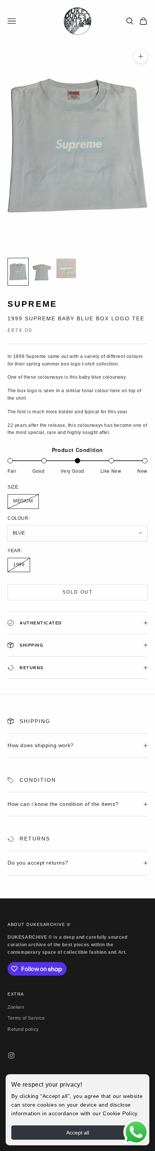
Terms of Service (26, 1018)
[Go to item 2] (42, 271)
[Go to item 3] (66, 268)
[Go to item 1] (18, 271)
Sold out (77, 592)
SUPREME (32, 304)
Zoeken (16, 1007)
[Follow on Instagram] (11, 1055)
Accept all (77, 1133)
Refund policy (23, 1029)
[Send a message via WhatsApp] (136, 1132)
